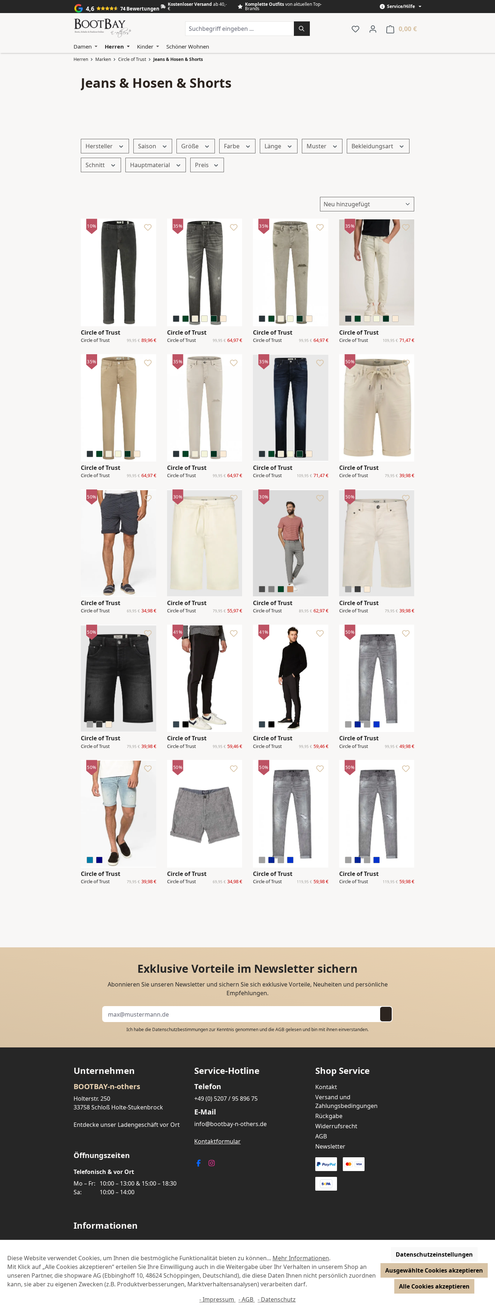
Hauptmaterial (150, 165)
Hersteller (100, 146)
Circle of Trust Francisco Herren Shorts (185, 611)
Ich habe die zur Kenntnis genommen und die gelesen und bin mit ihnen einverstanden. (247, 1029)
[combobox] (239, 28)
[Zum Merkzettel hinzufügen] (148, 229)
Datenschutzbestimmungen (180, 1029)
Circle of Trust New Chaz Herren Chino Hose (272, 611)
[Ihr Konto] (373, 28)
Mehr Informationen (301, 1258)
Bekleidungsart (373, 146)
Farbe (232, 146)
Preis (202, 165)
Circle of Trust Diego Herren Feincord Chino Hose (97, 340)
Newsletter (330, 1146)
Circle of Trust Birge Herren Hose (181, 746)
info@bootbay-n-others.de (230, 1124)
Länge (274, 146)
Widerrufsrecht (336, 1126)
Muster (317, 146)
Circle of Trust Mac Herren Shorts (181, 882)
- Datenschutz (277, 1299)
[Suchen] (302, 28)
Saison (148, 146)
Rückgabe (328, 1116)
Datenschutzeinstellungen (434, 1254)
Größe (190, 146)
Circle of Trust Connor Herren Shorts (97, 882)
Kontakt (326, 1087)
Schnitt (96, 165)
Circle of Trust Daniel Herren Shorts (354, 476)
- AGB (246, 1299)
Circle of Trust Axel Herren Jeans (358, 746)
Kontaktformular (217, 1141)
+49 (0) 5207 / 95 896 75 (226, 1099)
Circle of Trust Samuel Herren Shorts (97, 611)
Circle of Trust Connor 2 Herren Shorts (357, 611)
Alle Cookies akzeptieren (434, 1286)
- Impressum (217, 1299)
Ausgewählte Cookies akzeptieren (434, 1270)
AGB (279, 1029)
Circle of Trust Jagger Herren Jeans (182, 340)
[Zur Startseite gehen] (103, 28)
